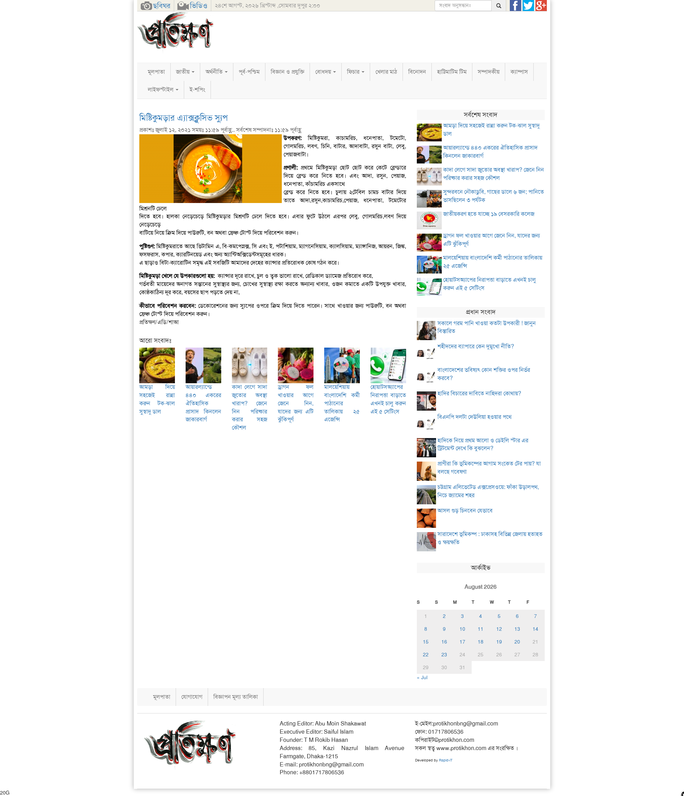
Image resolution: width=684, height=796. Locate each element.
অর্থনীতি (215, 72)
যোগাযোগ (191, 697)
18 (480, 642)
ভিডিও (198, 5)
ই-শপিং (197, 89)
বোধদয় (323, 72)
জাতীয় (183, 72)
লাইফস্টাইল (161, 89)
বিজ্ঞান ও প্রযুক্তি (287, 72)
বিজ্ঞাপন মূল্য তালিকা (235, 697)
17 (462, 642)
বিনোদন (417, 72)
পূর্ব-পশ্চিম (249, 72)
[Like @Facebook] (515, 5)
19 (499, 642)
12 (499, 629)
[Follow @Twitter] (528, 5)
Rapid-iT (445, 760)
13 (517, 629)
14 (535, 629)
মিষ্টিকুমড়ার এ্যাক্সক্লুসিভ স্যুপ (183, 118)
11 (480, 629)
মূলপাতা (156, 72)
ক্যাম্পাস (519, 72)
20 (517, 642)
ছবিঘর (161, 5)
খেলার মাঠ (386, 72)
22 (426, 654)
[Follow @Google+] (541, 5)
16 (444, 642)
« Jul (422, 677)
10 (462, 629)
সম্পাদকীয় (488, 72)
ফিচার (354, 72)
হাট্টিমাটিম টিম (452, 72)
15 (426, 642)
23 (444, 654)
